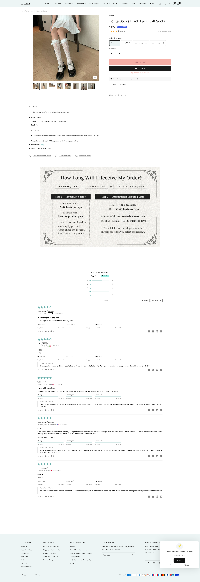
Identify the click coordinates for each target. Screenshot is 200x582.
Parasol (115, 3)
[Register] (132, 555)
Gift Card (24, 563)
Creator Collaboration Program (81, 553)
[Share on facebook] (149, 331)
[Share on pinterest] (157, 331)
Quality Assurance (65, 156)
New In (47, 3)
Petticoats (106, 3)
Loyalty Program (75, 556)
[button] (100, 281)
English (24, 575)
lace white (114, 43)
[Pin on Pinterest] (118, 95)
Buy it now (140, 68)
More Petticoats (26, 566)
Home (23, 11)
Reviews (73, 546)
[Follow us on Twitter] (154, 563)
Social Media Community (78, 550)
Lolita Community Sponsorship (80, 560)
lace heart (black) (158, 43)
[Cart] (178, 4)
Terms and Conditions (50, 556)
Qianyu (112, 15)
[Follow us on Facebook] (148, 563)
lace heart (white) (141, 43)
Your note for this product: (118, 84)
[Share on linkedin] (161, 331)
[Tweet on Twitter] (122, 95)
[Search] (165, 4)
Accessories (142, 3)
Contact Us (25, 553)
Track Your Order (26, 550)
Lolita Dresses (81, 3)
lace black (126, 43)
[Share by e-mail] (125, 95)
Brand (152, 3)
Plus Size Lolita (94, 3)
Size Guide (24, 556)
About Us (24, 546)
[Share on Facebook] (115, 95)
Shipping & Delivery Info (51, 550)
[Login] (169, 4)
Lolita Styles (68, 3)
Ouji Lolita (57, 3)
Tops (133, 3)
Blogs (72, 563)
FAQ (22, 560)
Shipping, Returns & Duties (42, 156)
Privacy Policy (48, 560)
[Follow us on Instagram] (159, 563)
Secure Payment (85, 156)
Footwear (125, 3)
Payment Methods (49, 553)
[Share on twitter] (153, 331)
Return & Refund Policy (51, 546)
